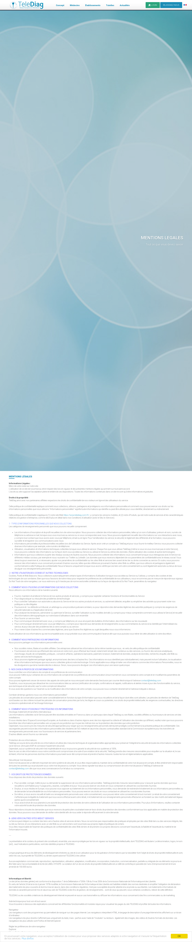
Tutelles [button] (110, 5)
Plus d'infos (28, 938)
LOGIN (154, 5)
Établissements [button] (92, 5)
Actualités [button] (125, 5)
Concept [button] (60, 5)
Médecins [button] (75, 5)
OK (179, 936)
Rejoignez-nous (171, 5)
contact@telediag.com (151, 680)
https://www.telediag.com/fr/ (76, 515)
